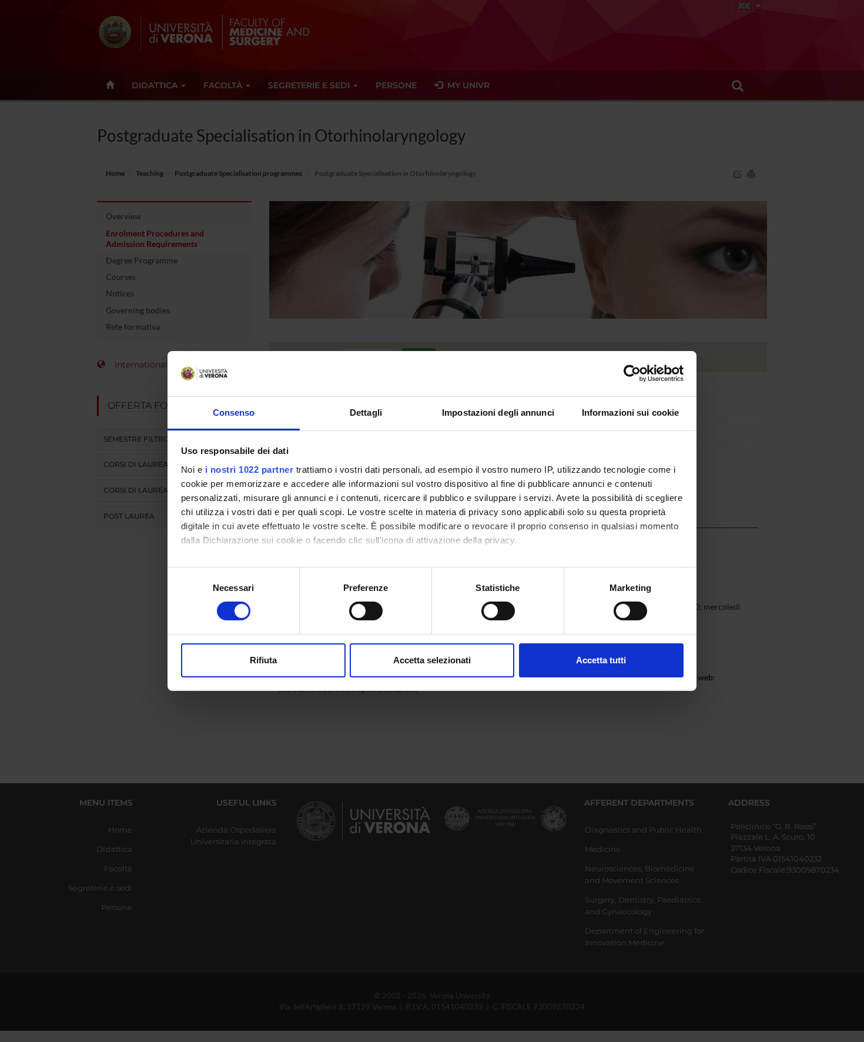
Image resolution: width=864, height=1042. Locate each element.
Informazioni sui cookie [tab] (630, 413)
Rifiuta (263, 660)
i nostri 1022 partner (249, 470)
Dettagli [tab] (366, 413)
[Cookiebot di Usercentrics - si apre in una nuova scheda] (632, 373)
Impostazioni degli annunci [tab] (498, 413)
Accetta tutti (601, 660)
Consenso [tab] (234, 413)
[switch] (366, 611)
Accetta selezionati (432, 660)
